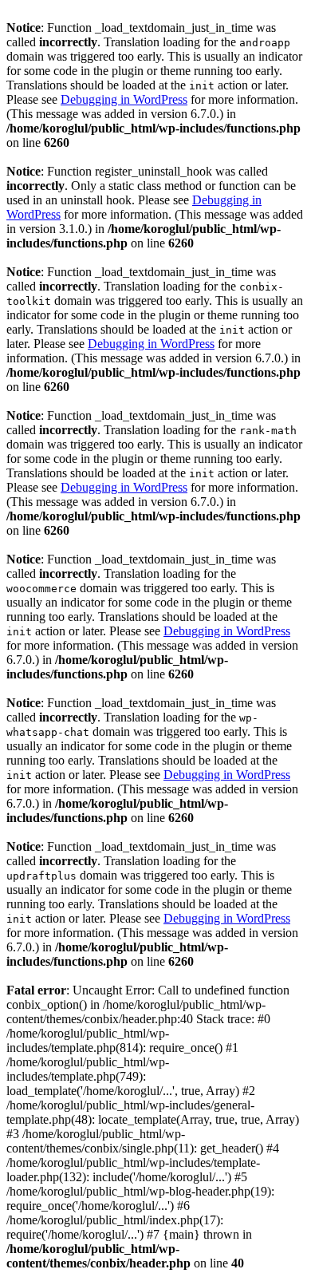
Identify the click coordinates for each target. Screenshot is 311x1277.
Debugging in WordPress (124, 99)
